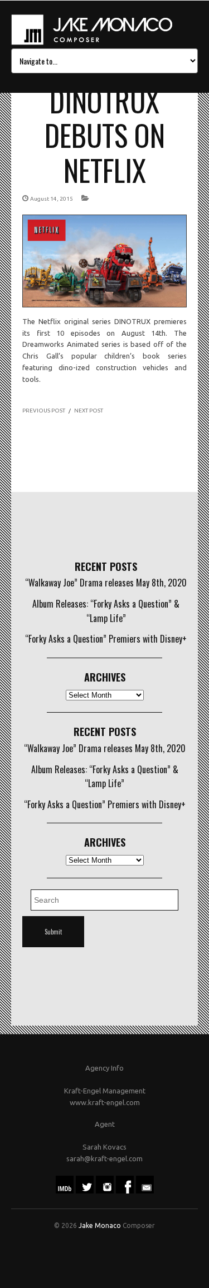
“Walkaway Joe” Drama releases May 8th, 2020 (106, 582)
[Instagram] (105, 1190)
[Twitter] (85, 1190)
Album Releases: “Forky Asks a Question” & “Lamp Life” (105, 611)
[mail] (145, 1190)
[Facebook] (125, 1190)
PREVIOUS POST (43, 410)
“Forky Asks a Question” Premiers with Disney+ (106, 638)
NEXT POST (88, 410)
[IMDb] (65, 1190)
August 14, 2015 (51, 199)
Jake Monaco (100, 1225)
